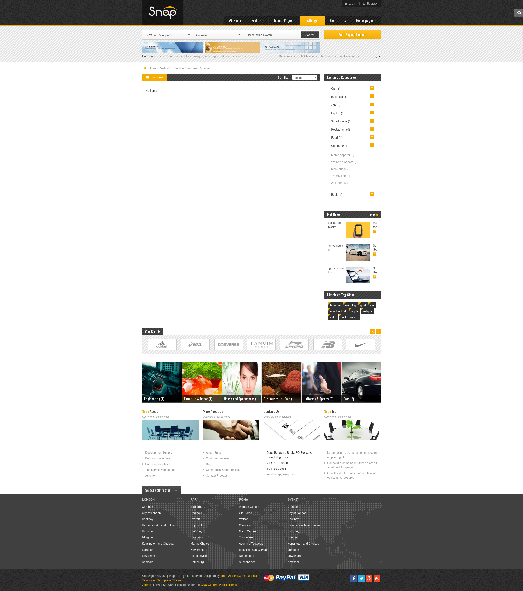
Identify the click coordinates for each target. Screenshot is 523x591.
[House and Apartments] (202, 381)
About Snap (213, 452)
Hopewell (196, 525)
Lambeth (147, 549)
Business (339, 97)
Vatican (243, 519)
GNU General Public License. (219, 585)
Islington (147, 537)
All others (339, 183)
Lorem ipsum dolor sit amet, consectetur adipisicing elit (353, 454)
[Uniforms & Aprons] (281, 381)
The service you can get (160, 470)
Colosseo (245, 525)
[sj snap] (162, 12)
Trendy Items (342, 176)
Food (336, 137)
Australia (165, 68)
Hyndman (197, 537)
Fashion (178, 68)
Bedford (196, 507)
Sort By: (283, 77)
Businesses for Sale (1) (239, 398)
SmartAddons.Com (232, 576)
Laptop (338, 113)
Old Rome (245, 513)
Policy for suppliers (157, 464)
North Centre (247, 531)
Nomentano (246, 556)
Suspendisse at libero (365, 247)
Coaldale (196, 513)
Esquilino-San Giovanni (254, 549)
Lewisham (148, 556)
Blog (209, 464)
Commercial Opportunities (223, 470)
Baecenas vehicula (170, 56)
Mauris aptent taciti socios (364, 225)
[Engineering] (361, 381)
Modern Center (249, 507)
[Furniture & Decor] (162, 381)
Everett (195, 519)
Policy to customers (157, 458)
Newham (147, 562)
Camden (147, 507)
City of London (151, 513)
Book (336, 194)
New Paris (197, 549)
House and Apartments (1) (201, 398)
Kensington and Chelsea (158, 543)
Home (152, 68)
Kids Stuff (339, 169)
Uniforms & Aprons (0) (278, 398)
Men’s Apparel (342, 155)
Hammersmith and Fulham (159, 525)
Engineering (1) (353, 398)
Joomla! (147, 585)
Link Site (162, 344)
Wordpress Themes (170, 580)
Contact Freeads (217, 475)
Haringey (148, 531)
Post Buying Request (352, 34)
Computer (340, 146)
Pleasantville (199, 556)
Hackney (147, 519)
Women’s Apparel (345, 162)
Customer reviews (217, 458)
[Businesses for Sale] (242, 381)
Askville (150, 475)
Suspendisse (247, 562)
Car (335, 88)
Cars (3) (309, 398)
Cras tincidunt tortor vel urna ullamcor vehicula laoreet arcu (351, 475)
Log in (352, 3)
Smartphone (341, 121)
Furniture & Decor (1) (158, 398)
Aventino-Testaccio (251, 543)
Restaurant (340, 129)
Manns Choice (200, 543)
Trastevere (246, 537)
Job (335, 105)
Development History (158, 452)
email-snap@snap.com (281, 474)
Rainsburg (197, 562)
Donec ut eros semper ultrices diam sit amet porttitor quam (352, 465)
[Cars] (321, 381)
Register (372, 3)
